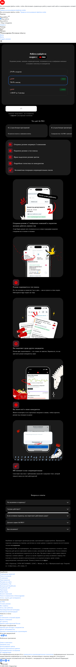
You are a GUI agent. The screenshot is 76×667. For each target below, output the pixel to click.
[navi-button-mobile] (1, 41)
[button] (2, 35)
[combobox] (4, 663)
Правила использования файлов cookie (33, 12)
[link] (2, 31)
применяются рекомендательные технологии (38, 654)
